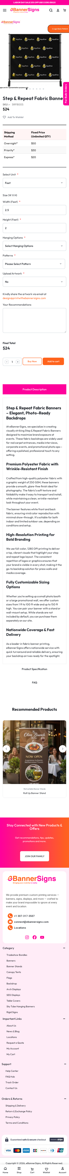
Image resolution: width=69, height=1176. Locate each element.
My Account (13, 1048)
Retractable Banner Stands (35, 789)
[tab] (34, 389)
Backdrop (12, 983)
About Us (11, 1025)
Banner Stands (14, 966)
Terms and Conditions (17, 1122)
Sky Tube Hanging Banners (21, 1006)
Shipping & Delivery (16, 1105)
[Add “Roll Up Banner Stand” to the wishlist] (36, 777)
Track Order (12, 1082)
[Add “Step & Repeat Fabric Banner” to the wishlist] (13, 117)
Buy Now (32, 361)
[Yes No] (34, 282)
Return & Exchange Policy (19, 1111)
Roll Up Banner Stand (34, 793)
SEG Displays (13, 995)
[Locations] (10, 927)
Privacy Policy (13, 1117)
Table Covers (13, 1000)
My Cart (11, 1054)
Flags (9, 977)
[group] (34, 752)
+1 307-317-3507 (24, 916)
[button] (3, 752)
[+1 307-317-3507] (10, 915)
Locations (20, 927)
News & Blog (13, 1031)
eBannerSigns (33, 1163)
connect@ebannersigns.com (31, 921)
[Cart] (64, 10)
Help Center (12, 1071)
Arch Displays (14, 989)
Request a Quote (15, 1042)
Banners (11, 960)
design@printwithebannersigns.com (24, 298)
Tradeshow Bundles (17, 955)
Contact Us (11, 1088)
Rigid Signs (12, 1012)
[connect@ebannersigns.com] (10, 921)
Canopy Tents (14, 972)
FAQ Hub (10, 1076)
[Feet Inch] (34, 183)
